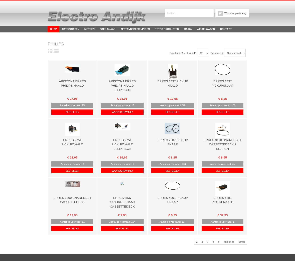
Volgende (228, 241)
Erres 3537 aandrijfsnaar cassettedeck (122, 202)
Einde (241, 241)
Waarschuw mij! (122, 112)
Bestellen (72, 112)
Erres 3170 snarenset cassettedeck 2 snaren (223, 144)
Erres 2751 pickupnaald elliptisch (122, 144)
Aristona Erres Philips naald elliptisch (122, 86)
